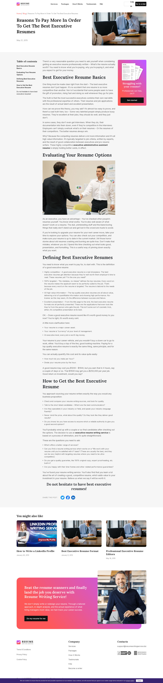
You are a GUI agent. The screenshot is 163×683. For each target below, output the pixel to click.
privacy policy (130, 680)
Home (19, 13)
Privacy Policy (22, 654)
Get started (132, 100)
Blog (24, 13)
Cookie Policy (22, 659)
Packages (65, 4)
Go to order (141, 4)
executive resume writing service (91, 433)
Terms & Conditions (24, 649)
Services (54, 4)
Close (139, 680)
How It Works (78, 4)
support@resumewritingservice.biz (131, 646)
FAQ (101, 4)
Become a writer (75, 668)
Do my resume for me (36, 618)
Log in (127, 4)
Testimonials (91, 4)
